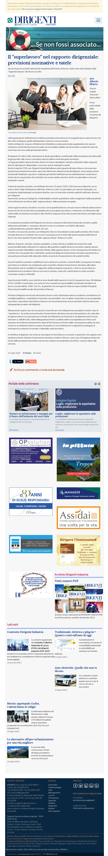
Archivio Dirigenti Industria (71, 574)
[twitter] (80, 786)
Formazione (53, 798)
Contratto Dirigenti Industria (25, 632)
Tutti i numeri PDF (66, 581)
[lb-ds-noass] (54, 39)
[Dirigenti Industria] (32, 21)
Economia (59, 430)
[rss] (96, 786)
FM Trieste (13, 430)
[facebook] (75, 786)
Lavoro (51, 795)
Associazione (54, 811)
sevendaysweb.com (26, 854)
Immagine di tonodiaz (18, 132)
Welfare (51, 803)
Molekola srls (52, 854)
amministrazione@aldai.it (84, 800)
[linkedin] (91, 786)
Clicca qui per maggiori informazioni (37, 9)
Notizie (28, 353)
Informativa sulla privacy (83, 808)
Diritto (38, 353)
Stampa (32, 361)
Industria (52, 800)
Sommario (52, 785)
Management (54, 793)
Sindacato (52, 806)
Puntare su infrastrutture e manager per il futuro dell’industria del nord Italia (31, 415)
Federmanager (54, 787)
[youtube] (86, 786)
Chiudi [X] (58, 9)
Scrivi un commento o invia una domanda (38, 369)
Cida (50, 790)
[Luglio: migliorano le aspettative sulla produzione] (77, 399)
